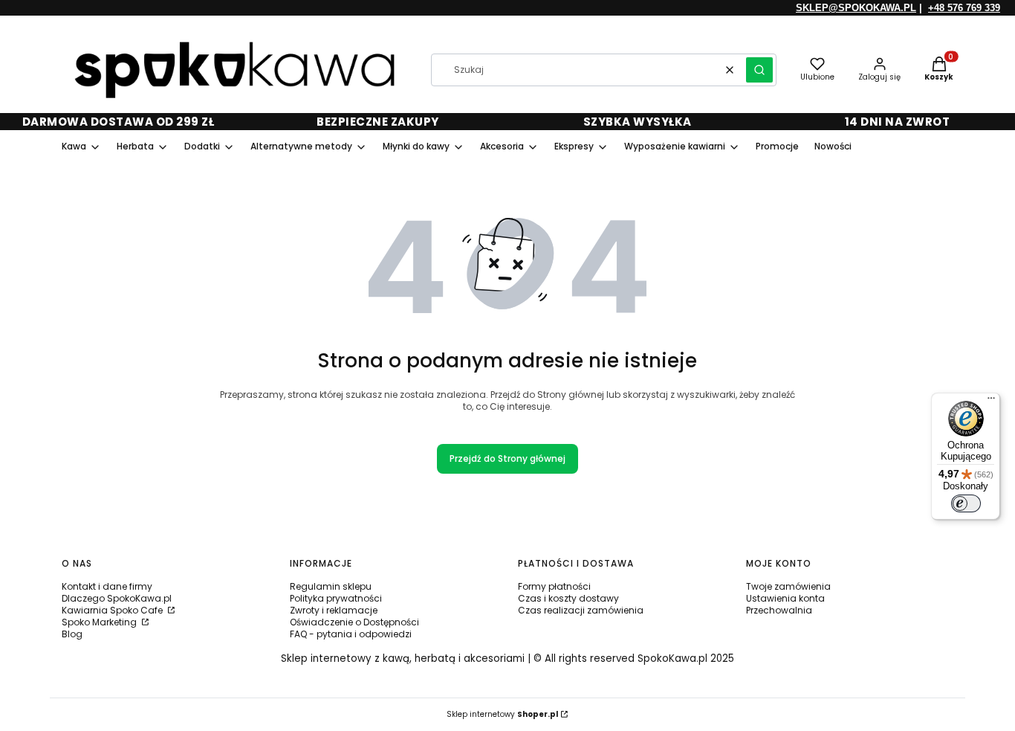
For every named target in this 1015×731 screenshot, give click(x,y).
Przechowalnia (779, 610)
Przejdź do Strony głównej (507, 458)
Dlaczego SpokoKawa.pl (117, 598)
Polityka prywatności (336, 598)
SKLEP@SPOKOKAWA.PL (856, 7)
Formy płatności (554, 586)
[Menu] (991, 401)
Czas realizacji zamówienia (580, 610)
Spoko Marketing (100, 622)
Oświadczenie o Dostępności (354, 622)
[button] (759, 70)
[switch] (966, 503)
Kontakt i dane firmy (107, 586)
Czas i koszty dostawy (568, 598)
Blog (72, 634)
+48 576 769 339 (964, 7)
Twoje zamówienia (788, 586)
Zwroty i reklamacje (333, 610)
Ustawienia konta (785, 598)
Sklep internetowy (502, 714)
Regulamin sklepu (331, 586)
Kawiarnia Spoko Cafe (113, 610)
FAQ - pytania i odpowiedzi (351, 634)
